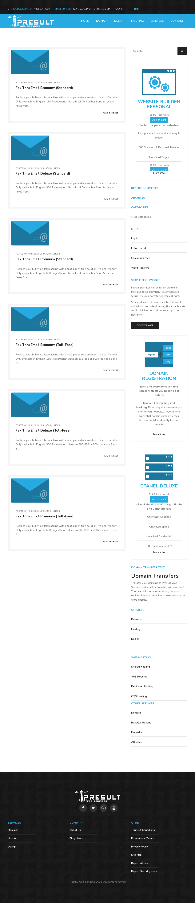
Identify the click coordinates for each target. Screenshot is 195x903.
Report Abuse (139, 863)
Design (119, 21)
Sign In (119, 9)
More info (159, 173)
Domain (101, 21)
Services (157, 21)
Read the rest (110, 113)
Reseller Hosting (141, 722)
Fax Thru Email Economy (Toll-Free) (45, 344)
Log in (134, 238)
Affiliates (136, 742)
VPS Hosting (139, 676)
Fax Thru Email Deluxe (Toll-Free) (43, 430)
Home (85, 21)
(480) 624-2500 (42, 9)
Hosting (137, 21)
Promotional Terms (142, 838)
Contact (177, 21)
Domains (136, 619)
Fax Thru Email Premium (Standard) (44, 259)
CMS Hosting (139, 696)
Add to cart (159, 120)
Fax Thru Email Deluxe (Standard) (43, 173)
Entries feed (138, 248)
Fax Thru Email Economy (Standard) (44, 87)
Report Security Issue (144, 871)
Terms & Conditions (143, 830)
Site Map (136, 855)
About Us (75, 830)
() (137, 9)
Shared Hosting (140, 667)
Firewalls (136, 732)
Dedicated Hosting (142, 686)
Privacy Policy (139, 846)
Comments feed (140, 258)
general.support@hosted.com (91, 9)
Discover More (145, 325)
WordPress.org (140, 268)
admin (49, 82)
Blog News (76, 838)
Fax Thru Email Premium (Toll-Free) (45, 516)
